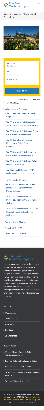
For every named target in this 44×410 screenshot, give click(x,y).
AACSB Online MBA (13, 228)
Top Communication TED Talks (18, 367)
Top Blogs (9, 330)
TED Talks (9, 324)
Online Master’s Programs (16, 109)
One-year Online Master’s (15, 222)
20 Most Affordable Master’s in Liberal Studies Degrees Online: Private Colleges (22, 212)
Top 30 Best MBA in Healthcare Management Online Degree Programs (19, 143)
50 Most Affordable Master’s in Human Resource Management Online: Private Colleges (22, 188)
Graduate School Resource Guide (19, 381)
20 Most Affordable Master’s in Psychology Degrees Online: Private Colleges (21, 200)
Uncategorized (11, 336)
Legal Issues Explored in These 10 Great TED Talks (22, 374)
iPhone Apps (10, 313)
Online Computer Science (15, 234)
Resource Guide (12, 319)
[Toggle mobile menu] (39, 4)
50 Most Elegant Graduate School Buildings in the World (19, 353)
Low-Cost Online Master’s (16, 180)
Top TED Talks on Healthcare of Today (21, 361)
